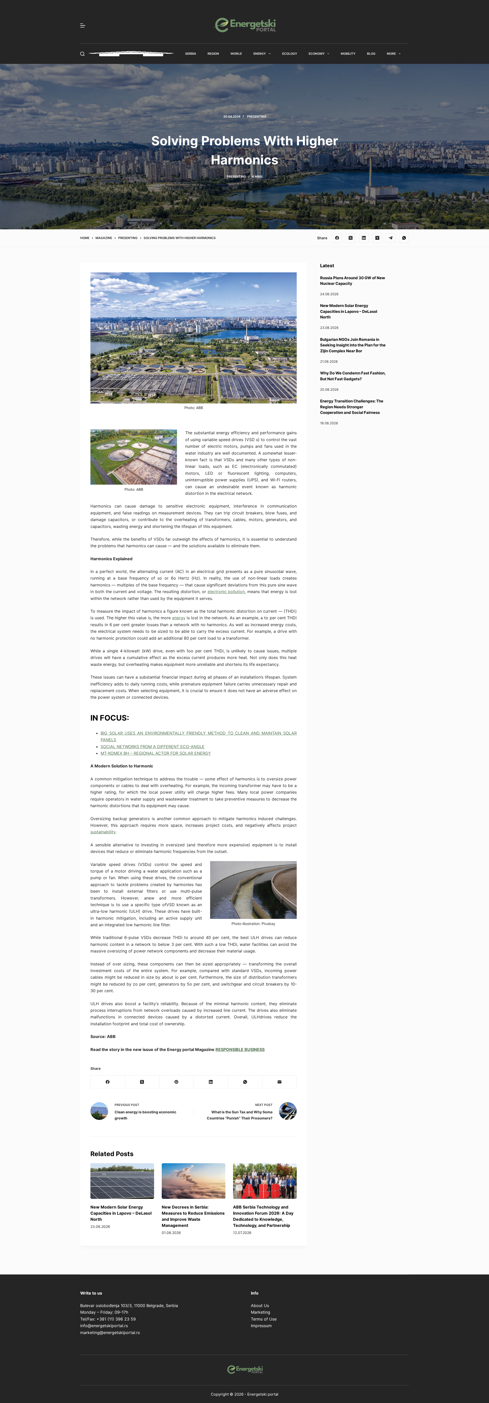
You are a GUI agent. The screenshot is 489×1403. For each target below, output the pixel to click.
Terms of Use (264, 1319)
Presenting (256, 116)
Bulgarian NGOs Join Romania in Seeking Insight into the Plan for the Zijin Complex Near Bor (353, 345)
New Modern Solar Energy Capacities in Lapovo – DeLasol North (121, 1213)
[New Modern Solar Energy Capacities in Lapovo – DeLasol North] (122, 1181)
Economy (317, 53)
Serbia (190, 53)
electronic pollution (226, 591)
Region (213, 53)
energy (178, 617)
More (391, 53)
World (236, 53)
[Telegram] (391, 238)
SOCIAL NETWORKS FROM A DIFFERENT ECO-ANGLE (153, 746)
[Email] (279, 1081)
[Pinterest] (176, 1081)
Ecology (289, 53)
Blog (371, 53)
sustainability (102, 831)
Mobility (348, 53)
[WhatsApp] (404, 238)
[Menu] (82, 25)
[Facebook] (337, 238)
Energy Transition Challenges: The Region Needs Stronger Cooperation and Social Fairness (351, 407)
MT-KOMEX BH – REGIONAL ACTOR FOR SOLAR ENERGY (156, 753)
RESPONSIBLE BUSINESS (240, 1049)
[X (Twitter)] (351, 238)
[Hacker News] (377, 238)
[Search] (82, 54)
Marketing (260, 1312)
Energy (259, 53)
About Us (260, 1305)
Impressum (261, 1325)
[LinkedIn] (364, 238)
